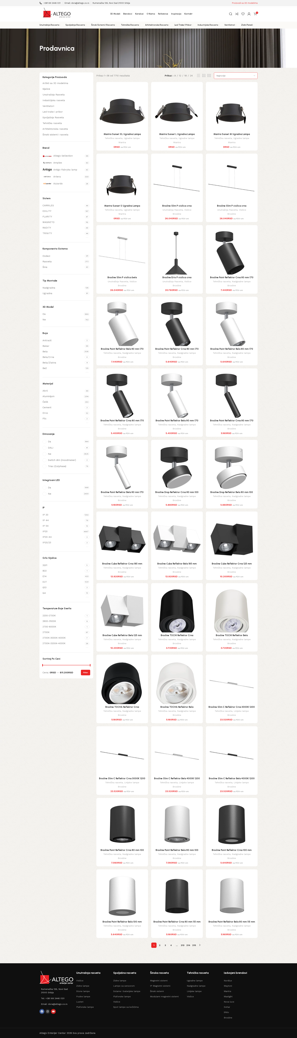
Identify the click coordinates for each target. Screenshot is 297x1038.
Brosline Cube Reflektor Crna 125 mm (232, 563)
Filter (85, 672)
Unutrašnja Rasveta (54, 94)
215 (194, 945)
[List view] (198, 75)
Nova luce (229, 1001)
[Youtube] (53, 1011)
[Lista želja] (243, 14)
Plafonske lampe (85, 1007)
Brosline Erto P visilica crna (176, 277)
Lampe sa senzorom (124, 986)
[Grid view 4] (209, 75)
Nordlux (228, 980)
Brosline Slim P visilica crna (177, 205)
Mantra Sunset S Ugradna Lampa (122, 205)
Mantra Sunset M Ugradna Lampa (231, 134)
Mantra (122, 142)
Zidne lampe (82, 986)
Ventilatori (48, 106)
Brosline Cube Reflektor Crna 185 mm (122, 563)
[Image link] (56, 977)
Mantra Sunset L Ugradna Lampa (177, 134)
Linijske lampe (241, 711)
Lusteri (79, 1001)
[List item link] (56, 990)
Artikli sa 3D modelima (55, 83)
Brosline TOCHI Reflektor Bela (232, 635)
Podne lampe (83, 996)
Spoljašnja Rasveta (53, 117)
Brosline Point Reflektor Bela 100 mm (122, 921)
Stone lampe (83, 991)
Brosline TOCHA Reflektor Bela (176, 707)
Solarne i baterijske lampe (126, 991)
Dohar (227, 1007)
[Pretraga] (231, 14)
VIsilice (79, 980)
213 (182, 945)
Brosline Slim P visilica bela (122, 277)
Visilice (187, 210)
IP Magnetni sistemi (160, 986)
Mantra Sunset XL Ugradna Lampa (122, 134)
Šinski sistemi (157, 991)
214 (188, 945)
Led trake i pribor (53, 111)
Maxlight (228, 996)
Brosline (177, 214)
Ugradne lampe (132, 138)
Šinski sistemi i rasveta (55, 134)
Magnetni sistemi (159, 980)
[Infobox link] (49, 3)
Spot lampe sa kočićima (126, 1007)
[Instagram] (47, 1011)
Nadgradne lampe (241, 281)
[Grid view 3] (203, 75)
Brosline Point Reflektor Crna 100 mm (232, 850)
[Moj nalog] (249, 14)
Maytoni (228, 986)
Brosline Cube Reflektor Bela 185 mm (177, 563)
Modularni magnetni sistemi (164, 996)
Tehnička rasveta (52, 123)
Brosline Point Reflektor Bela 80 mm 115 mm (232, 921)
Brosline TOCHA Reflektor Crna (122, 707)
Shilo (226, 1012)
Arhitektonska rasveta (55, 129)
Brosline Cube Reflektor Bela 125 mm (122, 635)
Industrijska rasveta (54, 100)
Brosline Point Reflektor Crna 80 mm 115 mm (176, 921)
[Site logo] (56, 13)
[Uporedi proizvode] (237, 14)
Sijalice (46, 89)
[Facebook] (41, 1011)
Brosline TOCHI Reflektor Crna (177, 635)
